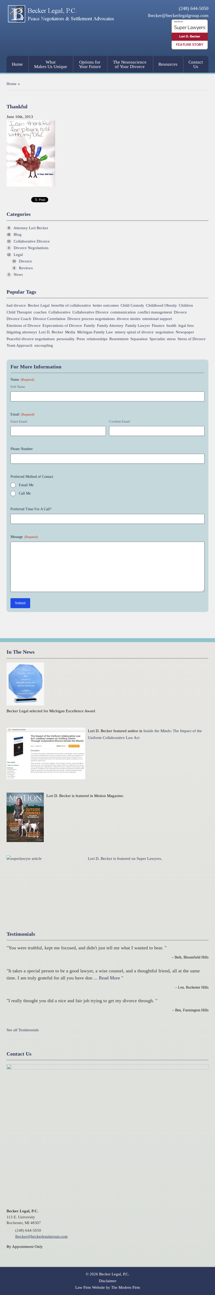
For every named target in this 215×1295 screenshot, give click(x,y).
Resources (168, 64)
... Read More (107, 977)
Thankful (17, 106)
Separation (139, 339)
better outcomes (106, 305)
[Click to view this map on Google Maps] (107, 1068)
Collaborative (60, 312)
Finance (158, 326)
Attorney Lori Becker (30, 228)
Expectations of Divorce (62, 326)
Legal (18, 255)
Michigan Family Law (95, 332)
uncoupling (43, 345)
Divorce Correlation (49, 319)
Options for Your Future (90, 64)
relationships (97, 339)
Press (81, 339)
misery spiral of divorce (134, 332)
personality (66, 339)
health (171, 326)
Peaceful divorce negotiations (31, 339)
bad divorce (16, 305)
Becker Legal (39, 305)
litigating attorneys (22, 332)
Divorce (25, 261)
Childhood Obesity (161, 305)
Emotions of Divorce (24, 326)
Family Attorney (110, 326)
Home (17, 64)
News (18, 274)
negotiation (164, 332)
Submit (20, 603)
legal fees (186, 326)
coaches (40, 312)
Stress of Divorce (192, 339)
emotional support (157, 319)
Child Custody (132, 305)
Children (186, 305)
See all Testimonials (23, 1030)
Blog (18, 234)
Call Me (25, 493)
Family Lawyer (137, 326)
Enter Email (18, 421)
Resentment (118, 339)
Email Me (26, 485)
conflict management (155, 312)
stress (171, 339)
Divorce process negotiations (91, 319)
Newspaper (185, 332)
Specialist (157, 339)
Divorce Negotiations (31, 248)
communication (123, 312)
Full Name (17, 387)
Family (89, 326)
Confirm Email (119, 421)
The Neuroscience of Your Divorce (130, 64)
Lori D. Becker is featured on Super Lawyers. (125, 858)
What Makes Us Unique (50, 64)
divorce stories (129, 319)
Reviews (26, 268)
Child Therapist (19, 312)
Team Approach (20, 345)
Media (70, 332)
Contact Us (196, 64)
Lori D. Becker (51, 332)
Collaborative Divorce (32, 241)
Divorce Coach (19, 319)
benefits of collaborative (71, 305)
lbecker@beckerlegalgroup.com (178, 15)
